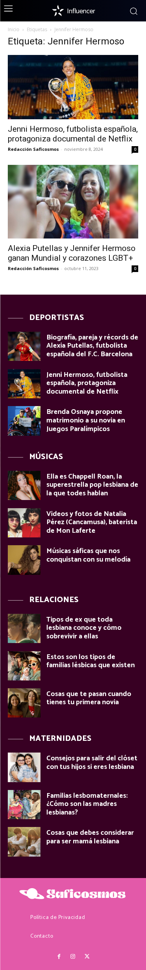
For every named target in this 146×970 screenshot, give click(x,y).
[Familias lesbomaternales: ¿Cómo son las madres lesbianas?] (24, 804)
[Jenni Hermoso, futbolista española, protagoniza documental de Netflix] (73, 87)
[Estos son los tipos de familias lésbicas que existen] (24, 665)
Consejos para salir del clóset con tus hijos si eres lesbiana (91, 763)
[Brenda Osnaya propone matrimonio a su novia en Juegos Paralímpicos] (24, 420)
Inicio (13, 29)
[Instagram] (73, 957)
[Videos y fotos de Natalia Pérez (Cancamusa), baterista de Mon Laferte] (24, 522)
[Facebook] (59, 957)
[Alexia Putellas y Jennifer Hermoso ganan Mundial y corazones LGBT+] (73, 201)
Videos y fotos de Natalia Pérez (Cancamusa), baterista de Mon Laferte (91, 522)
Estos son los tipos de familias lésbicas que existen (90, 661)
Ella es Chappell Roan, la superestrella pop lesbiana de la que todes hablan (92, 485)
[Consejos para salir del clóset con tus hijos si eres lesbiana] (24, 767)
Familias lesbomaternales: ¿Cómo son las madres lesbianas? (87, 804)
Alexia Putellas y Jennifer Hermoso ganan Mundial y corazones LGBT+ (71, 253)
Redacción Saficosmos (33, 149)
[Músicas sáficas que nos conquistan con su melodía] (24, 559)
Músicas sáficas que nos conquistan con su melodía (88, 555)
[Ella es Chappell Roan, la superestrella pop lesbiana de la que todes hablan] (24, 485)
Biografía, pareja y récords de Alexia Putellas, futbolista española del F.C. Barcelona (92, 346)
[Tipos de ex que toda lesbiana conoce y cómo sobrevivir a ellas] (24, 628)
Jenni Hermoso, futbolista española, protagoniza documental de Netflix (73, 133)
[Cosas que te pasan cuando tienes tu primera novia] (24, 702)
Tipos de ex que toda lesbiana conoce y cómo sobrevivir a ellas (83, 628)
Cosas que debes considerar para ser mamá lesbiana (90, 837)
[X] (87, 957)
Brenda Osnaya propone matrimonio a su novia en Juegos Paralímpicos (85, 420)
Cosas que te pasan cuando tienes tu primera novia (88, 698)
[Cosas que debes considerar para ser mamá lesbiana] (24, 841)
